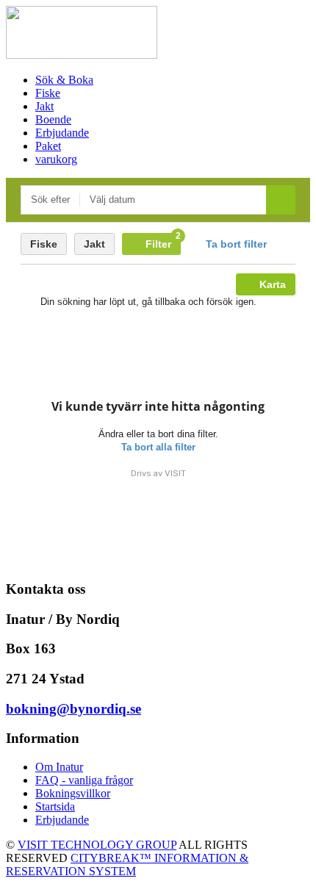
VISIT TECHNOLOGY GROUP (97, 844)
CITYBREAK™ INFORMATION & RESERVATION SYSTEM (127, 864)
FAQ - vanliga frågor (84, 780)
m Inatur (63, 767)
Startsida (55, 806)
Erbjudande (62, 819)
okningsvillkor (76, 793)
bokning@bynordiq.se (73, 708)
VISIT (175, 473)
